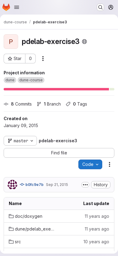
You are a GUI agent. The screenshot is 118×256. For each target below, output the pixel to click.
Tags (80, 103)
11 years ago (97, 216)
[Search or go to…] (100, 7)
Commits (21, 103)
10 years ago (96, 241)
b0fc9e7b (34, 184)
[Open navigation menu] (16, 7)
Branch (52, 103)
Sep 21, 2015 (57, 184)
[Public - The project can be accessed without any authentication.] (84, 41)
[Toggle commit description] (85, 184)
